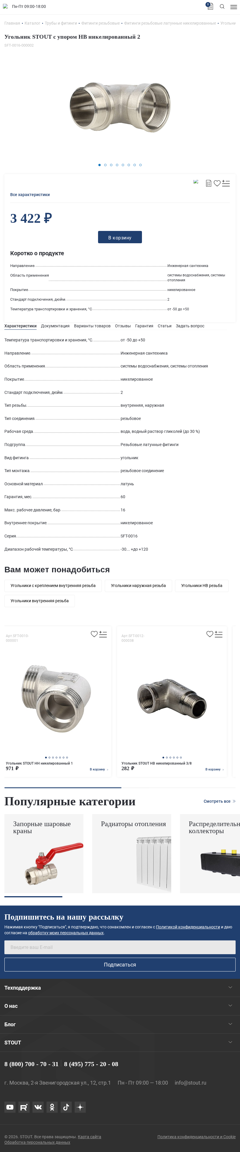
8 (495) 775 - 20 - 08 (91, 1064)
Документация (55, 326)
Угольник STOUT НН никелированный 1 (39, 763)
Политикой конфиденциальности (188, 927)
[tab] (20, 326)
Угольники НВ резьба (201, 585)
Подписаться (120, 965)
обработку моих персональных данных (66, 932)
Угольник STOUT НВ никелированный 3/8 (156, 763)
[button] (99, 165)
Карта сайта (89, 1136)
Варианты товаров (92, 326)
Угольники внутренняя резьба (40, 600)
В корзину (98, 769)
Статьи (165, 326)
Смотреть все (218, 801)
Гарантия (144, 326)
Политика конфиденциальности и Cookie (196, 1136)
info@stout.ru (190, 1083)
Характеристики (20, 326)
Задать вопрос (190, 326)
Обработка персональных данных (37, 1142)
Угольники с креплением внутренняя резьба (53, 585)
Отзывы (123, 326)
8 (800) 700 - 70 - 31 (31, 1064)
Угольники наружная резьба (138, 585)
